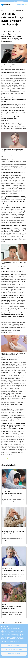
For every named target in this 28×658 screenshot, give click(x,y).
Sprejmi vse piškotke (14, 645)
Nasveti (19, 10)
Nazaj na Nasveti (9, 458)
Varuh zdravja (8, 10)
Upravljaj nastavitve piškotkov (14, 649)
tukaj (19, 641)
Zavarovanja (4, 622)
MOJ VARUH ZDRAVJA (20, 1)
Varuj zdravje (18, 622)
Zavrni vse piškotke (14, 653)
